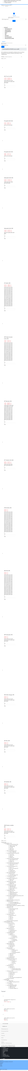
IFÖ (10, 916)
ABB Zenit (11, 987)
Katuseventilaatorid (16, 969)
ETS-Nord (11, 926)
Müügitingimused (4, 1028)
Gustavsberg (12, 915)
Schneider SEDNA (13, 988)
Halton (11, 942)
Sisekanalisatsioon (10, 884)
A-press (11, 855)
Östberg (11, 966)
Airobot (11, 964)
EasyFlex (11, 973)
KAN (10, 856)
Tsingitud (11, 870)
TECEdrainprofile (13, 894)
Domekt (13, 961)
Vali (4, 87)
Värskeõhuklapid (10, 957)
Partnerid (3, 1035)
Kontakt (7, 35)
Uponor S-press (12, 845)
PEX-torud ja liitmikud (11, 850)
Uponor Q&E (12, 852)
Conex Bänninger (13, 874)
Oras (10, 898)
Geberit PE (12, 886)
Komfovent (12, 938)
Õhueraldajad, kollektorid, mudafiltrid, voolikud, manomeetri (16, 906)
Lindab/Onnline (12, 930)
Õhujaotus (9, 948)
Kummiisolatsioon (13, 908)
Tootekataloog (8, 28)
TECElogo (11, 846)
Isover (11, 912)
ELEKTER (5, 979)
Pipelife (11, 883)
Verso (13, 963)
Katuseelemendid (15, 952)
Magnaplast (12, 882)
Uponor (11, 879)
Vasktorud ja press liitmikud (12, 862)
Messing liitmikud (10, 872)
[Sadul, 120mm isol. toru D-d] (15, 1005)
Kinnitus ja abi (9, 978)
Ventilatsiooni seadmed (11, 959)
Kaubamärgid (8, 31)
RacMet (11, 857)
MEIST (6, 33)
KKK (5, 34)
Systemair (11, 956)
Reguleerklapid (9, 943)
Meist (2, 1037)
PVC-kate (11, 913)
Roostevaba (12, 871)
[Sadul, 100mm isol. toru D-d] (15, 1014)
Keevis (11, 867)
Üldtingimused (8, 37)
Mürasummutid (10, 928)
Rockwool (11, 909)
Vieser (11, 891)
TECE (10, 880)
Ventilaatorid (9, 965)
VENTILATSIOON (7, 921)
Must (10, 869)
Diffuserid (14, 950)
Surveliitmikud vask (10, 876)
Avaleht (6, 27)
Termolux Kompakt (13, 902)
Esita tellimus (2, 1068)
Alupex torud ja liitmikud (11, 844)
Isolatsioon (9, 907)
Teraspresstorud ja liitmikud (12, 853)
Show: (2, 58)
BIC (10, 925)
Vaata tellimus (2, 1067)
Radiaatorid (9, 901)
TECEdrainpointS (13, 892)
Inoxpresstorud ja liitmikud (12, 858)
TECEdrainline (12, 893)
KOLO (11, 918)
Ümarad (13, 936)
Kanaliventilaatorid (15, 968)
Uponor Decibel (12, 888)
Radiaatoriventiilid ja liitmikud (12, 900)
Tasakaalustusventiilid (11, 904)
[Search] (14, 21)
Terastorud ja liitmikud (11, 866)
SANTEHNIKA (6, 843)
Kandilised (14, 937)
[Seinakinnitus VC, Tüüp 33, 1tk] (15, 996)
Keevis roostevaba (13, 868)
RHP (13, 962)
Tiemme (11, 873)
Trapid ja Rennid (10, 890)
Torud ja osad (9, 922)
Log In (6, 6)
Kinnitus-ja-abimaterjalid (11, 920)
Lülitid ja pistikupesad (11, 985)
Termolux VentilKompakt (14, 903)
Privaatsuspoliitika (9, 38)
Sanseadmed (9, 914)
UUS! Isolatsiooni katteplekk (15, 977)
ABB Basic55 (12, 986)
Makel (11, 984)
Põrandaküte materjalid (11, 878)
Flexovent (11, 924)
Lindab (11, 927)
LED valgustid (9, 980)
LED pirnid (9, 983)
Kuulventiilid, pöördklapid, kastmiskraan (14, 895)
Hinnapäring (8, 30)
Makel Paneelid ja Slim (14, 981)
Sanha (11, 854)
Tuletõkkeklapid (10, 932)
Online (11, 848)
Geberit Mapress (13, 859)
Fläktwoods (12, 931)
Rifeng (11, 849)
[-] (5, 10)
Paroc (11, 910)
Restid (13, 951)
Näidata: (3, 56)
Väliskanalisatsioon (10, 881)
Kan (10, 847)
